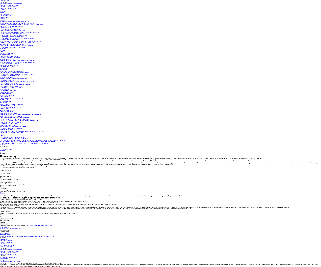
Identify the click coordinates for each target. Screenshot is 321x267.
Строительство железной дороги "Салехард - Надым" (16, 45)
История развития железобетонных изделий (13, 78)
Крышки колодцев (5, 101)
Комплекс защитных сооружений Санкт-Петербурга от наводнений (20, 41)
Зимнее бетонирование (7, 53)
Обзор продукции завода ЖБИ (9, 75)
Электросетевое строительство (9, 5)
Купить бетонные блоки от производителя (13, 126)
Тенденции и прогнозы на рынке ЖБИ (12, 71)
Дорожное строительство (8, 8)
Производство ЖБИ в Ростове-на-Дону (12, 137)
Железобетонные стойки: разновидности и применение (17, 81)
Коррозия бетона (5, 54)
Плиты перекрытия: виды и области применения (15, 117)
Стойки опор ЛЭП (5, 108)
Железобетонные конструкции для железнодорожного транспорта (20, 114)
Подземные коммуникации (8, 6)
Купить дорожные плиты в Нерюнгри (11, 116)
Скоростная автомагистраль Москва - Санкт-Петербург (17, 42)
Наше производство (6, 14)
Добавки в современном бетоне (10, 57)
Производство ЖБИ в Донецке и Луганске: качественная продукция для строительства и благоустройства (33, 140)
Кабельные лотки (5, 93)
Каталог (2, 50)
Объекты (2, 20)
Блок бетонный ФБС (6, 92)
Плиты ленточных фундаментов (10, 83)
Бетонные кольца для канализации (11, 128)
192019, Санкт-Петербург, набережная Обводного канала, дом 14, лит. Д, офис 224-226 (27, 236)
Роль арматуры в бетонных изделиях (11, 87)
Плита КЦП (3, 134)
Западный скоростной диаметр (9, 39)
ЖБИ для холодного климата (9, 113)
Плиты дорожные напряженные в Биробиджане (15, 84)
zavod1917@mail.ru (6, 234)
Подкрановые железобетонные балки (11, 132)
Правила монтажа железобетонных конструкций (15, 72)
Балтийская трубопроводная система (11, 26)
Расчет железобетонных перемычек (11, 63)
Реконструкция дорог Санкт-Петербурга (12, 47)
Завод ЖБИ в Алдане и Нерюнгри (10, 122)
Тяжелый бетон (4, 89)
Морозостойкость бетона (7, 59)
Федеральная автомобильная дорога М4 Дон (14, 44)
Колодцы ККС (4, 99)
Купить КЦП (3, 102)
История (2, 12)
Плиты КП (3, 135)
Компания (3, 11)
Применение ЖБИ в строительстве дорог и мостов (16, 119)
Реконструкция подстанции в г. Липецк (12, 36)
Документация (4, 17)
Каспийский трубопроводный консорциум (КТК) (14, 21)
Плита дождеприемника (7, 105)
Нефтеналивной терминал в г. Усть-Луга (12, 30)
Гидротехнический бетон (7, 80)
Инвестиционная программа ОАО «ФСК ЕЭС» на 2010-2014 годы (20, 32)
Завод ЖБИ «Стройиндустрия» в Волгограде (14, 138)
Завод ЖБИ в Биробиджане (8, 123)
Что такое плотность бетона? (9, 90)
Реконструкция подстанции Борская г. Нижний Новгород (17, 38)
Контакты (3, 48)
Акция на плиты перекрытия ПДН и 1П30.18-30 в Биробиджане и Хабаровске (24, 143)
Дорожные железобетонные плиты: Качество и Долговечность (19, 120)
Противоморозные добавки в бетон (11, 86)
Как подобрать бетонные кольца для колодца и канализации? (19, 62)
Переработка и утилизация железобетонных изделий (16, 74)
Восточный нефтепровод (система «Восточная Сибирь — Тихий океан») (22, 24)
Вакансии (3, 18)
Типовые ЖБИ (4, 68)
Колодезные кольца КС (7, 95)
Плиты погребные (5, 96)
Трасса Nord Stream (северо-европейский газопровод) (17, 23)
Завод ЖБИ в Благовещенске (9, 125)
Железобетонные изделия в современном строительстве (17, 60)
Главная (2, 9)
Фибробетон (4, 69)
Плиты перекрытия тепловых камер (11, 107)
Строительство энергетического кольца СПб (13, 35)
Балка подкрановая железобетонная (11, 98)
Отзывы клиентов (5, 15)
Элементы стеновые (6, 111)
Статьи (2, 51)
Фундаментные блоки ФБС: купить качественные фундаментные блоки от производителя (27, 141)
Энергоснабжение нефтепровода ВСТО (12, 33)
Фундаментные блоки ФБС (8, 110)
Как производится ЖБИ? (7, 77)
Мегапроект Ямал (5, 27)
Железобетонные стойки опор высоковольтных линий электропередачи (22, 131)
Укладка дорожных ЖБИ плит (9, 65)
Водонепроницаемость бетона (9, 56)
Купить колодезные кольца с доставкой (12, 104)
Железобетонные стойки (7, 129)
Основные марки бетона (7, 66)
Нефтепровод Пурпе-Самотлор (10, 29)
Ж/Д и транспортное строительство (11, 3)
